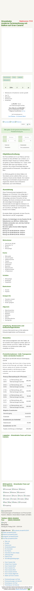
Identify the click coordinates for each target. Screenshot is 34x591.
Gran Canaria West (10, 570)
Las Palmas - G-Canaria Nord (17, 116)
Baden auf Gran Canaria (12, 575)
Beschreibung (7, 77)
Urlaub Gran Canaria (11, 564)
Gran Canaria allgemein (11, 573)
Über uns (7, 541)
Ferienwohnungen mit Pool (12, 579)
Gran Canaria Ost (10, 568)
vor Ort (23, 111)
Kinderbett (23, 145)
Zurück (23, 124)
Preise (14, 77)
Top (29, 124)
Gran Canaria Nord (10, 566)
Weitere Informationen (21, 589)
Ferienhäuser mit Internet (12, 585)
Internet (7, 145)
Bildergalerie (7, 80)
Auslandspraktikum (10, 547)
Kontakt (7, 543)
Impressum (8, 545)
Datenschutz (8, 556)
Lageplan (20, 77)
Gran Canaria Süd (10, 562)
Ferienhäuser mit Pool (11, 583)
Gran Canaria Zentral (11, 571)
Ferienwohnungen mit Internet (13, 581)
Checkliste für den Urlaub (12, 552)
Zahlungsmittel (9, 554)
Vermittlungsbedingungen (12, 558)
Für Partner (8, 551)
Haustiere (7, 147)
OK (29, 589)
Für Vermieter (9, 549)
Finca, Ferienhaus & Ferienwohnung (7, 3)
